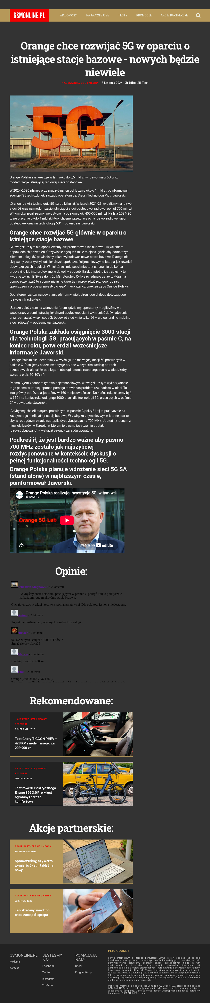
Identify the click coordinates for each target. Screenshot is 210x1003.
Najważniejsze (97, 15)
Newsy (94, 82)
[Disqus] (71, 631)
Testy (122, 15)
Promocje (144, 15)
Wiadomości (68, 15)
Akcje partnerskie (174, 15)
